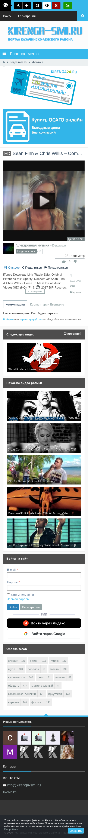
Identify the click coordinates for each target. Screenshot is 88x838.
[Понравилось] (64, 261)
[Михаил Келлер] (10, 752)
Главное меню (22, 53)
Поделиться (33, 267)
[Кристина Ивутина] (53, 752)
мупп (11, 669)
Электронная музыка (32, 245)
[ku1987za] (24, 738)
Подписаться (26, 251)
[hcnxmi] (38, 738)
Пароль (12, 582)
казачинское (16, 677)
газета (54, 669)
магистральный (42, 685)
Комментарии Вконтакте (47, 304)
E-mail (11, 569)
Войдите (8, 319)
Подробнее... (12, 829)
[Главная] (4, 62)
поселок (33, 669)
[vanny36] (67, 752)
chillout (13, 660)
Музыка (76, 292)
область (13, 685)
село (41, 677)
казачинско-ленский (22, 694)
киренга (13, 702)
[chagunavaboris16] (53, 738)
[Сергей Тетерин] (10, 738)
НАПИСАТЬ (10, 792)
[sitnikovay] (24, 752)
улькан (60, 677)
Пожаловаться (57, 267)
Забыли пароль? (18, 599)
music (55, 660)
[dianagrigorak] (67, 738)
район (34, 660)
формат (37, 702)
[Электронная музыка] (8, 248)
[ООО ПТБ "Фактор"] (38, 752)
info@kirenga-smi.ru (23, 785)
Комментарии (15, 304)
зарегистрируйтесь (31, 319)
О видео (13, 267)
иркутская (55, 694)
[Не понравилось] (75, 261)
